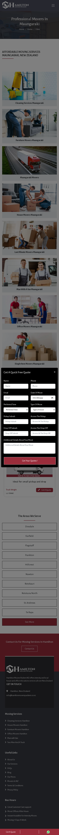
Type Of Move (36, 404)
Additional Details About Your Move (18, 440)
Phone (33, 381)
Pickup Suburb (9, 416)
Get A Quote (11, 832)
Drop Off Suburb (10, 428)
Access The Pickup (38, 416)
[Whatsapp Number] (48, 832)
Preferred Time (10, 404)
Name (6, 381)
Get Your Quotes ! (30, 461)
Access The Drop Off (39, 428)
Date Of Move (37, 393)
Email (6, 393)
